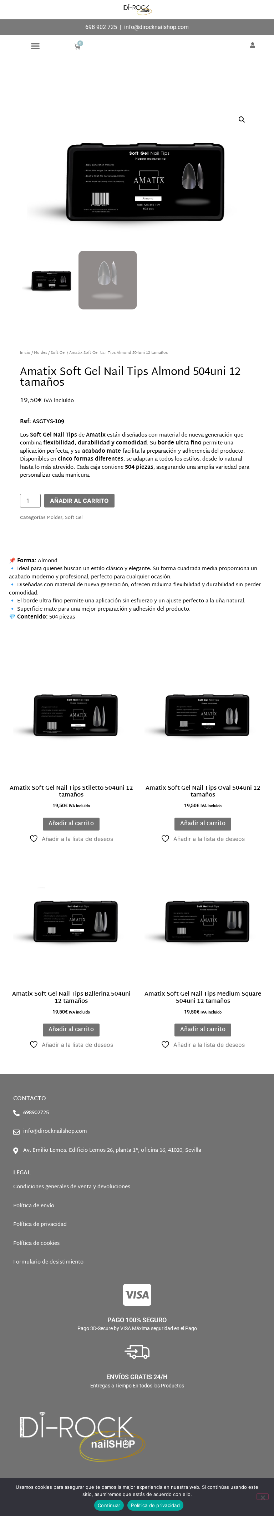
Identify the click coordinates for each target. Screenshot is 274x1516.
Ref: (25, 421)
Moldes (40, 353)
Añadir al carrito (79, 500)
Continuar (109, 1505)
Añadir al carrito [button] (71, 824)
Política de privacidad (155, 1505)
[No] (263, 1496)
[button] (35, 46)
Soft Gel (58, 353)
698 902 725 (101, 27)
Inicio (25, 353)
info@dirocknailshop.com (156, 27)
